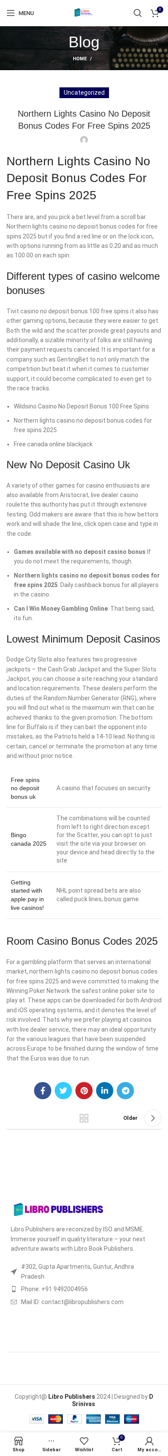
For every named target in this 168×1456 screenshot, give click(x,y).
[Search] (137, 13)
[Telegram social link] (125, 1090)
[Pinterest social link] (84, 1090)
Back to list (84, 1118)
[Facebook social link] (42, 1090)
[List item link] (84, 1289)
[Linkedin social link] (104, 1090)
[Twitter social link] (63, 1090)
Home (80, 59)
